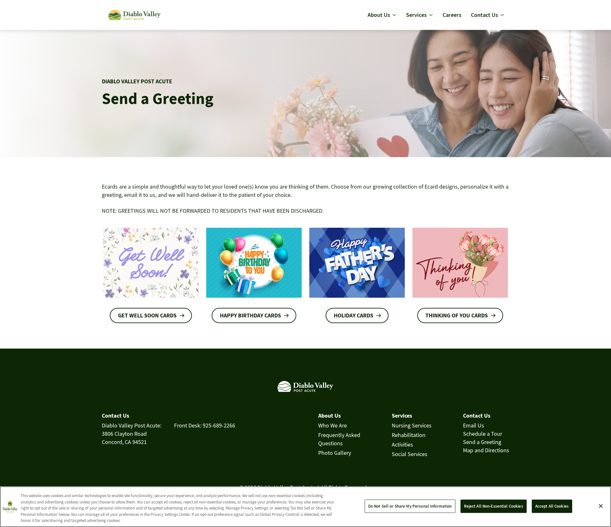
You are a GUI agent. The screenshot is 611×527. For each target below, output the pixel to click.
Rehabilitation (408, 435)
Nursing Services (412, 425)
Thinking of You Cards (456, 315)
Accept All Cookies (552, 506)
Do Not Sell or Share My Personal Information (410, 506)
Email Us (473, 425)
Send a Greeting (482, 442)
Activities (402, 444)
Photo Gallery (334, 452)
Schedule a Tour (482, 433)
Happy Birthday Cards (250, 315)
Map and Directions (486, 450)
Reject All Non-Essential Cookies (493, 506)
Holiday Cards (353, 315)
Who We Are (332, 425)
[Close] (601, 506)
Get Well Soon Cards (147, 315)
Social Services (409, 454)
